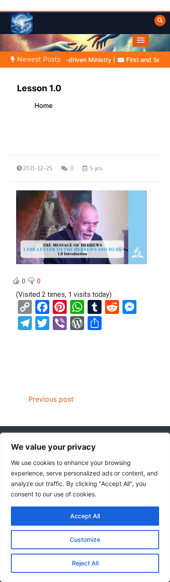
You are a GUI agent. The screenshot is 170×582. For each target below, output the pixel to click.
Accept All (85, 516)
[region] (85, 507)
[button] (141, 40)
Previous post (51, 399)
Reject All (85, 563)
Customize (85, 539)
